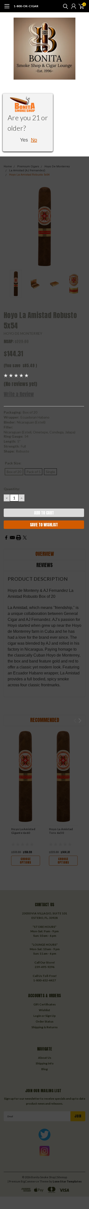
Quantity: (12, 489)
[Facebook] (6, 537)
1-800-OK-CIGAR (26, 6)
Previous (8, 226)
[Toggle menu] (7, 8)
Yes (24, 140)
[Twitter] (24, 537)
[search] (64, 6)
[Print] (18, 537)
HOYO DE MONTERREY (23, 333)
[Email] (12, 537)
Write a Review (19, 394)
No (34, 140)
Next (80, 226)
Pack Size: (13, 463)
